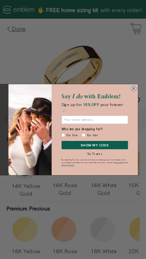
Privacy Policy (118, 162)
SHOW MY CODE (95, 145)
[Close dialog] (133, 88)
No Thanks (94, 154)
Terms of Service (68, 165)
